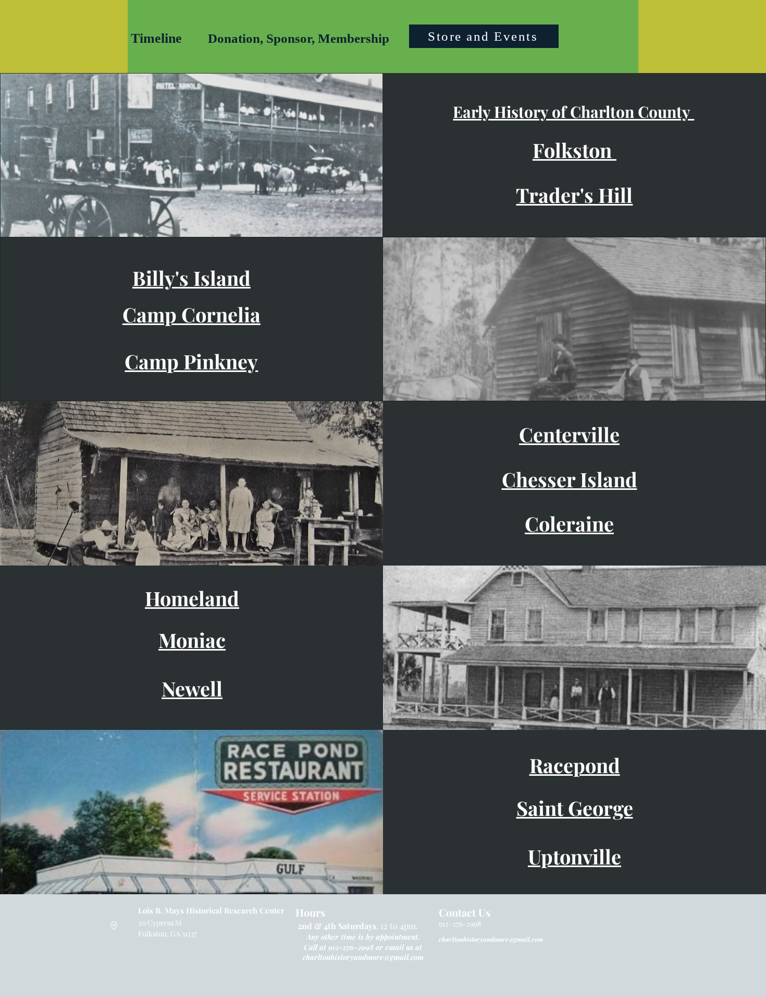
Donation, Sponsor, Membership (298, 38)
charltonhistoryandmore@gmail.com (363, 957)
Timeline (156, 38)
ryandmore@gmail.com (510, 939)
